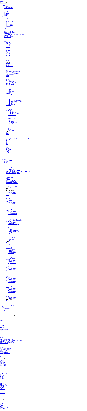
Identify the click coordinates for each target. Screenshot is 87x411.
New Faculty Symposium (8, 36)
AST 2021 (2, 360)
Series (5, 310)
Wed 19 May (8, 45)
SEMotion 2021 (2, 382)
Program (3, 16)
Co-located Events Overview (9, 19)
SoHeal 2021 (2, 387)
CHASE (9, 89)
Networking (6, 15)
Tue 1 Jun (8, 57)
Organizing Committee (12, 192)
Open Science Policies (10, 83)
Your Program (6, 18)
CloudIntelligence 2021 (4, 373)
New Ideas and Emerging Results (9, 33)
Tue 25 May (8, 50)
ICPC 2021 (2, 363)
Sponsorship (4, 159)
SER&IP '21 (2, 383)
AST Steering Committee (12, 193)
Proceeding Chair (11, 253)
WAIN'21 (1, 388)
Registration (2, 404)
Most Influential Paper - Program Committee (15, 204)
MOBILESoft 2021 (3, 365)
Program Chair (10, 250)
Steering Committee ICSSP (12, 213)
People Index (8, 189)
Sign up (3, 312)
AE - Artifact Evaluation (10, 74)
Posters (7, 75)
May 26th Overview (9, 23)
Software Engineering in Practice (9, 31)
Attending (4, 5)
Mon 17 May (8, 43)
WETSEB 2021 (2, 389)
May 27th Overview (9, 24)
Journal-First (6, 30)
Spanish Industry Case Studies (11, 78)
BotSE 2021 (2, 372)
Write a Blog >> (3, 0)
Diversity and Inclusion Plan (8, 12)
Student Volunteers (9, 80)
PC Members (10, 212)
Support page (2, 330)
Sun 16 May (8, 42)
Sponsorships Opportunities (8, 161)
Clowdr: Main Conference (8, 7)
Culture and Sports (9, 85)
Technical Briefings (7, 37)
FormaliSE (10, 94)
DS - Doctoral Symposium (4, 347)
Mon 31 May (8, 56)
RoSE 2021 (2, 379)
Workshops (8, 76)
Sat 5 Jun (7, 60)
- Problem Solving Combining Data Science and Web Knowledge (18, 138)
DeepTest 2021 (2, 374)
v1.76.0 (9, 329)
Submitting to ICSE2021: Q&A (11, 82)
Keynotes (5, 28)
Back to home (2, 320)
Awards (7, 65)
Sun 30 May (8, 55)
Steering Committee (11, 197)
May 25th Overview (9, 22)
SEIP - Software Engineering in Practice (12, 68)
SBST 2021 (2, 380)
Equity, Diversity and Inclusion (13, 186)
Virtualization (10, 187)
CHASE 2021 (2, 361)
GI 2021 (1, 376)
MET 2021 (2, 377)
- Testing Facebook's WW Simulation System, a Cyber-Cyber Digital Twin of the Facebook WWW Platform (25, 137)
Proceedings (6, 14)
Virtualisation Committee (12, 304)
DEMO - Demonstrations (10, 72)
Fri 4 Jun (7, 59)
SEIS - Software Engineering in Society (12, 70)
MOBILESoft (10, 111)
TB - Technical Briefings (10, 81)
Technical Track (7, 29)
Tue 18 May (8, 44)
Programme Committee (12, 200)
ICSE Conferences (7, 308)
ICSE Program (6, 17)
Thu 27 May (8, 52)
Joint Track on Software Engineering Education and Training (14, 34)
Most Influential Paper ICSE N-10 (11, 79)
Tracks (3, 61)
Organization (4, 163)
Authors (5, 10)
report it (20, 318)
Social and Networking (10, 84)
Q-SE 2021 (2, 378)
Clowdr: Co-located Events (8, 8)
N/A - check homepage (12, 271)
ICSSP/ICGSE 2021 (3, 364)
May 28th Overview (9, 25)
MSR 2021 (2, 366)
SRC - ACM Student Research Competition (13, 73)
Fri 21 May (8, 47)
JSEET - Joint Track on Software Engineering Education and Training (17, 69)
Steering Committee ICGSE (12, 214)
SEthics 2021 (2, 386)
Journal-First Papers (3, 338)
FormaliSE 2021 (3, 362)
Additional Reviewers (11, 168)
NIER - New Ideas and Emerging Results (13, 71)
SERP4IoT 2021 (3, 384)
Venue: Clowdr (6, 6)
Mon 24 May (8, 49)
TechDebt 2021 (2, 367)
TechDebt (10, 128)
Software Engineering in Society (9, 32)
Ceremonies (8, 63)
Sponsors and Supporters (8, 160)
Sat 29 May (8, 54)
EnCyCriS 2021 (3, 375)
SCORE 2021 (2, 393)
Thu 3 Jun (8, 58)
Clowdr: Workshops (3, 403)
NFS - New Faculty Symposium (5, 348)
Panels (5, 39)
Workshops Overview (7, 26)
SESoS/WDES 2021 (3, 385)
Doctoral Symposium (7, 35)
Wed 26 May (8, 51)
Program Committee (11, 167)
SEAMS (9, 157)
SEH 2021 (2, 381)
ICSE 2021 (2, 325)
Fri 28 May (8, 53)
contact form (2, 327)
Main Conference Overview (10, 21)
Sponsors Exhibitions (7, 27)
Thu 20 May (8, 46)
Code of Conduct (7, 11)
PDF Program (6, 13)
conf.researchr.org (5, 329)
